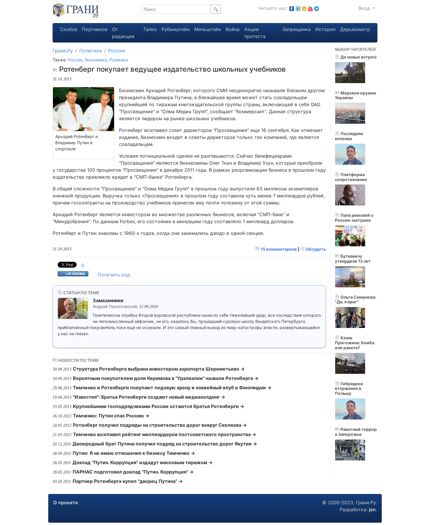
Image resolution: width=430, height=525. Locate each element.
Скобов (68, 29)
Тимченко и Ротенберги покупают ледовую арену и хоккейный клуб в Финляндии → (172, 387)
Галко (150, 29)
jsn (372, 509)
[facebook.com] (291, 8)
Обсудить (315, 249)
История (325, 29)
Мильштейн (207, 29)
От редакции (123, 32)
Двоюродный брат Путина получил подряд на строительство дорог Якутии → (165, 444)
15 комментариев (279, 249)
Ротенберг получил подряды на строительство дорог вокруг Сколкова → (160, 425)
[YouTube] (310, 8)
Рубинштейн (175, 29)
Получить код (114, 275)
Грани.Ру (63, 51)
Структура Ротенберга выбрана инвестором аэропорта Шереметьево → (159, 369)
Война (233, 29)
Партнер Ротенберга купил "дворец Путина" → (128, 481)
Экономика (96, 59)
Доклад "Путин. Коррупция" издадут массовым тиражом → (143, 462)
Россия (116, 51)
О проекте (65, 502)
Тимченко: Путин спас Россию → (111, 416)
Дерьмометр (355, 29)
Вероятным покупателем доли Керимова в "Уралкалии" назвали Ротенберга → (166, 378)
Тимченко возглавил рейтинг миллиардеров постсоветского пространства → (164, 434)
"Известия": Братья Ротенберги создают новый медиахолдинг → (149, 397)
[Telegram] (316, 8)
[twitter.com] (298, 8)
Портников (94, 29)
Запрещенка (296, 29)
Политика (90, 51)
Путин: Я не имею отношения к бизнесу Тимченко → (134, 453)
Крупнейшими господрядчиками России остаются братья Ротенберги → (158, 406)
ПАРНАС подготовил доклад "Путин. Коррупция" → (133, 472)
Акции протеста (255, 32)
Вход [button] (365, 8)
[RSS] (304, 8)
